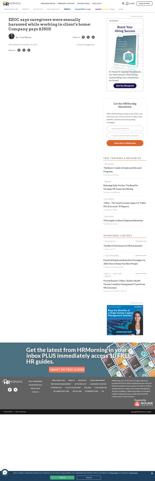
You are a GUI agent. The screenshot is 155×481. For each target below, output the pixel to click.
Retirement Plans (91, 391)
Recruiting (82, 380)
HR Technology (80, 384)
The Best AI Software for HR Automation (122, 245)
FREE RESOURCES (48, 3)
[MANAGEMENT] (83, 9)
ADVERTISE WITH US (35, 385)
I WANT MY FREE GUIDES (67, 369)
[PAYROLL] (67, 9)
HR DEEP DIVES (83, 3)
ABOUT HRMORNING (35, 381)
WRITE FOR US (35, 388)
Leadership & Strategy (98, 384)
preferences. (133, 473)
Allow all (62, 478)
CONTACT (35, 392)
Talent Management (97, 380)
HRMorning (11, 3)
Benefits (72, 380)
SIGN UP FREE (144, 3)
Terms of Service (20, 412)
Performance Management (61, 384)
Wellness (87, 387)
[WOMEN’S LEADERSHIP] (105, 9)
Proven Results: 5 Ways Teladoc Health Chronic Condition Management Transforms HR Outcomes (124, 284)
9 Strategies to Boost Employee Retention (123, 220)
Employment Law (58, 380)
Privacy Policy (8, 412)
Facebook (9, 389)
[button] (4, 472)
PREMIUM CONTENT (66, 3)
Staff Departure (101, 387)
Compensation (56, 387)
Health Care (77, 391)
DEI (103, 391)
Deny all (89, 478)
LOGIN (131, 3)
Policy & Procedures (73, 387)
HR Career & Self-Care (61, 391)
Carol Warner (25, 37)
